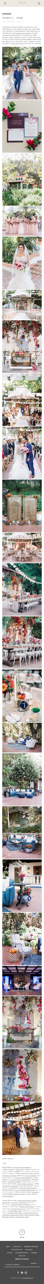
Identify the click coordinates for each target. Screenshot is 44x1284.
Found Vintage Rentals (23, 1178)
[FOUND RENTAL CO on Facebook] (18, 1272)
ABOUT (8, 1246)
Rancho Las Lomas (23, 33)
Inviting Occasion (9, 1176)
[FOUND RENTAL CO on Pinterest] (22, 1272)
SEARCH (9, 1252)
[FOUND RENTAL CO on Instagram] (26, 1272)
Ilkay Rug (14, 1202)
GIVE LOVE (22, 1256)
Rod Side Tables (8, 1217)
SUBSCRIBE (33, 1263)
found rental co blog (12, 22)
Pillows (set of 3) (18, 1209)
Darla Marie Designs (25, 1184)
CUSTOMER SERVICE (21, 1252)
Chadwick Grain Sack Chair (13, 1215)
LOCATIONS (29, 1249)
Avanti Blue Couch (30, 1213)
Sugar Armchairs (15, 1211)
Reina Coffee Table (31, 1215)
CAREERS (34, 1252)
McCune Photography (22, 1167)
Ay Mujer (35, 1192)
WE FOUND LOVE (16, 1249)
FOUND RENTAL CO (27, 1278)
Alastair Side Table (14, 1213)
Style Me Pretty (17, 43)
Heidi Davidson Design (27, 1188)
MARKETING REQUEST (31, 1246)
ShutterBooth (8, 1196)
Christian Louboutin (10, 1186)
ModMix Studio (19, 1194)
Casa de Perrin (30, 1176)
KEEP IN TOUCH (22, 1259)
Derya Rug (6, 1202)
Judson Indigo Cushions (20, 1204)
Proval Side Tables (26, 1207)
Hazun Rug (23, 1202)
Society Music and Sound (25, 1190)
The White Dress (14, 1182)
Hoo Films (20, 1169)
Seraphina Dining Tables (27, 1200)
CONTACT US (17, 1246)
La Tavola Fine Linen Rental (20, 1180)
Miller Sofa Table (22, 1217)
